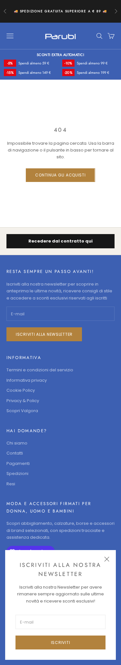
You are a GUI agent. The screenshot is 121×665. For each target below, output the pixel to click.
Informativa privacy (26, 380)
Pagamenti (18, 463)
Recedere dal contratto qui (60, 241)
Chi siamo (16, 443)
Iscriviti (60, 642)
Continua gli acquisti (60, 175)
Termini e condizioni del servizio (39, 370)
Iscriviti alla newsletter (44, 334)
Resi (10, 484)
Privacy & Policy (22, 401)
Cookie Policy (20, 390)
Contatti (14, 453)
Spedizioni (17, 473)
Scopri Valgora (22, 411)
